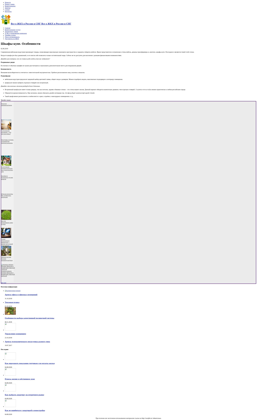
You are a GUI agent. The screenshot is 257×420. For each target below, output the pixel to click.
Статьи (7, 10)
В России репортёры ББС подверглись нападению (7, 195)
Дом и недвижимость (12, 37)
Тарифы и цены (10, 35)
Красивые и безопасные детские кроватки (7, 177)
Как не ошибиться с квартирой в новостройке (25, 410)
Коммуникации (10, 6)
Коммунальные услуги (12, 30)
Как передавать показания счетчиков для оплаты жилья (30, 363)
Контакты (8, 11)
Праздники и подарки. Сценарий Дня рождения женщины (7, 141)
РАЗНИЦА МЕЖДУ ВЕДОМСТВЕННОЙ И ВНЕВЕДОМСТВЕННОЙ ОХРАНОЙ (8, 274)
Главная (7, 28)
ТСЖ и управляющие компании (16, 33)
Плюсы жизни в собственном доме (20, 379)
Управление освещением (15, 334)
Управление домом (11, 31)
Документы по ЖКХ (12, 39)
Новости (8, 2)
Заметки (7, 8)
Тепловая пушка (12, 302)
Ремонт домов (9, 4)
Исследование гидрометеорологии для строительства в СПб (7, 169)
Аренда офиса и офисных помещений (21, 295)
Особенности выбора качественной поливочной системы (29, 318)
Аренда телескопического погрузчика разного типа (27, 342)
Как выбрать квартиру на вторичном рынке (24, 395)
